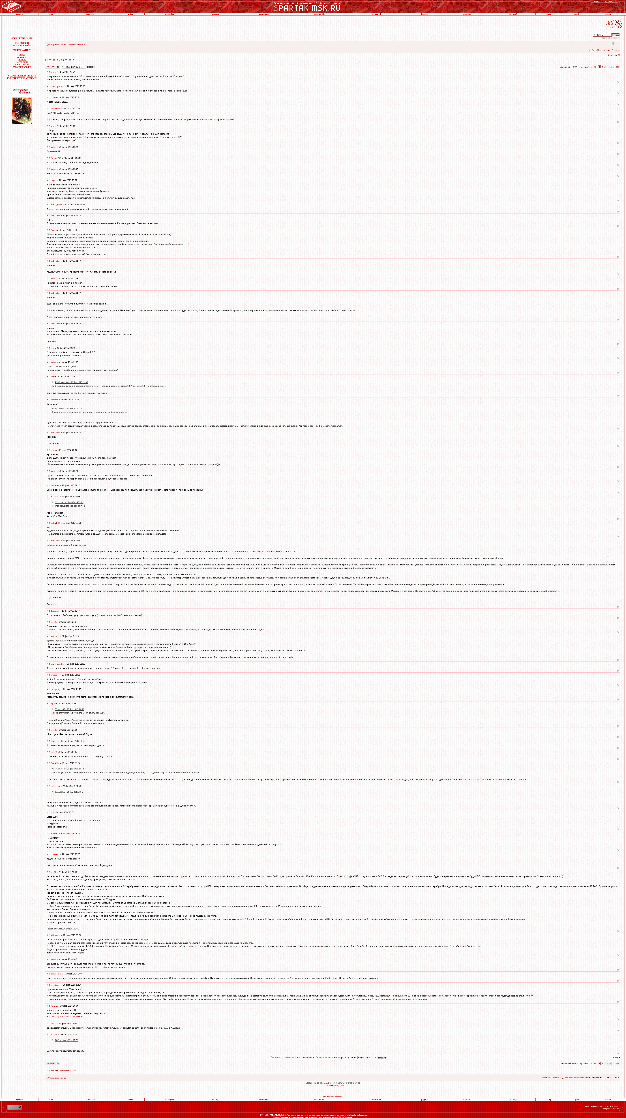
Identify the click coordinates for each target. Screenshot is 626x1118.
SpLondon (55, 215)
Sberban (54, 399)
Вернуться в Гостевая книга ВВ (61, 1070)
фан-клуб (513, 14)
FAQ (593, 50)
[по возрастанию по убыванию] (372, 1057)
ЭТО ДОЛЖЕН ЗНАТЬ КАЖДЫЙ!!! (22, 44)
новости (19, 14)
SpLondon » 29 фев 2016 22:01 (69, 408)
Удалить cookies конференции (575, 1077)
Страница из (587, 67)
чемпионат (90, 14)
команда (215, 14)
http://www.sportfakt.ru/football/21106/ (65, 1016)
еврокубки (169, 14)
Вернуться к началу (618, 82)
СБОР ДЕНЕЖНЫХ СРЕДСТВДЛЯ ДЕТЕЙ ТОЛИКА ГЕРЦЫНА (22, 77)
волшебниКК (57, 974)
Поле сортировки (324, 1057)
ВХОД (22, 55)
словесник (55, 786)
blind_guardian (58, 86)
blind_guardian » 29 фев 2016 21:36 (71, 382)
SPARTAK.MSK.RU (277, 1115)
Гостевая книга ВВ (76, 44)
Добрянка (55, 108)
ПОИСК (22, 60)
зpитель (54, 147)
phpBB (326, 1083)
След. (615, 1057)
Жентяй (54, 1006)
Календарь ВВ (614, 55)
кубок (130, 14)
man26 (54, 622)
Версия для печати (617, 43)
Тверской (55, 496)
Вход (616, 50)
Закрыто (48, 66)
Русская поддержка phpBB (333, 1085)
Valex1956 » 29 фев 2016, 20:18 (69, 709)
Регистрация (604, 50)
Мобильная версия (612, 43)
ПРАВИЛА (22, 57)
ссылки (608, 14)
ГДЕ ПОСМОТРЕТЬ (22, 50)
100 (617, 67)
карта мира (264, 14)
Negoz (54, 180)
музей (576, 14)
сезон (51, 14)
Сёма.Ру (615, 1108)
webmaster (614, 1106)
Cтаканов (55, 97)
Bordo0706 (56, 158)
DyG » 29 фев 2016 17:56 (66, 1040)
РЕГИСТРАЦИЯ (22, 65)
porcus (54, 450)
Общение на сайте (57, 44)
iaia (52, 348)
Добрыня (55, 485)
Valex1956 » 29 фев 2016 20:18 (69, 769)
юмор (548, 14)
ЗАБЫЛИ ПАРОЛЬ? (22, 67)
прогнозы (467, 14)
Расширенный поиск (610, 38)
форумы (424, 14)
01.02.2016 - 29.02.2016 (59, 60)
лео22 (53, 872)
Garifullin (55, 763)
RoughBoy (56, 689)
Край (53, 703)
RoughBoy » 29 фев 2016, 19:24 (69, 792)
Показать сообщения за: (283, 1057)
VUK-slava (55, 935)
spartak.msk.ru (351, 1115)
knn (52, 72)
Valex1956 (55, 523)
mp (52, 812)
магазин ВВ (319, 14)
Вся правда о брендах (332, 1096)
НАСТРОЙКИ (22, 62)
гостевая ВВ (376, 14)
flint (53, 376)
